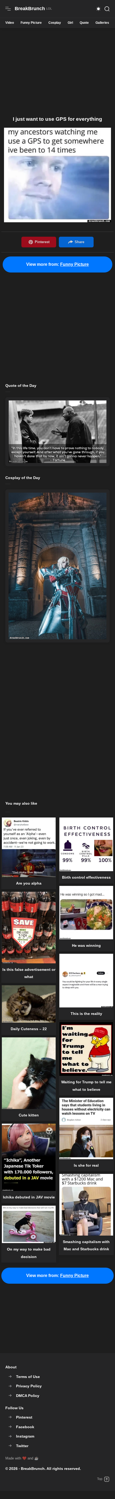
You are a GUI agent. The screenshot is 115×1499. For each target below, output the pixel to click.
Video (9, 22)
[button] (98, 8)
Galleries (102, 22)
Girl (70, 22)
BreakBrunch (33, 1468)
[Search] (107, 8)
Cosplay (54, 22)
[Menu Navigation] (8, 8)
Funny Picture (31, 22)
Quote (84, 22)
